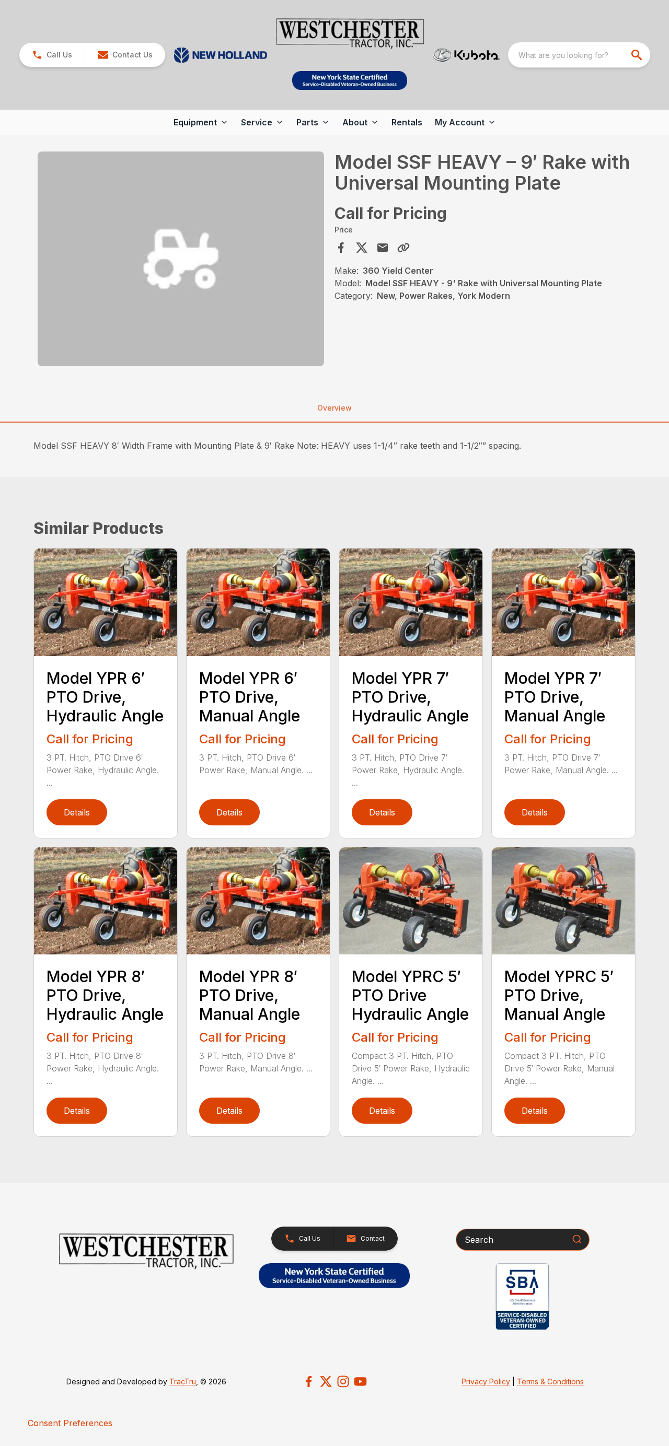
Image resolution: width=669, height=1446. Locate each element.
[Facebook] (308, 1381)
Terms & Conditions (550, 1381)
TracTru (182, 1381)
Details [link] (77, 812)
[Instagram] (343, 1381)
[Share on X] (361, 247)
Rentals (406, 122)
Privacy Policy (486, 1381)
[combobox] (579, 54)
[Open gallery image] (181, 258)
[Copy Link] (403, 247)
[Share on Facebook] (340, 247)
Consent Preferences (70, 1423)
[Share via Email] (382, 247)
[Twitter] (325, 1381)
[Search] (577, 1239)
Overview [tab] (334, 407)
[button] (52, 54)
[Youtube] (360, 1381)
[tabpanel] (181, 260)
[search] (637, 55)
